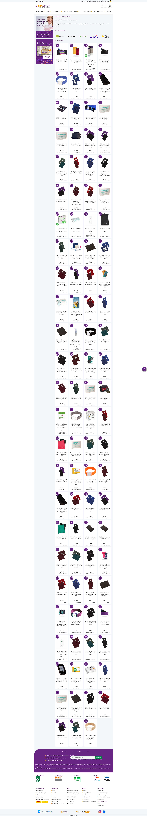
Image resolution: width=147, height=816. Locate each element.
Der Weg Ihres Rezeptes (72, 790)
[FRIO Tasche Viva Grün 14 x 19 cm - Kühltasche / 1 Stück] (61, 533)
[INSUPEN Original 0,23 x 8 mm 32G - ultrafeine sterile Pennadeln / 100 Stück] (76, 477)
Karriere (98, 1)
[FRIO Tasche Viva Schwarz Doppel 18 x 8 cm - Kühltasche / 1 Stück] (104, 57)
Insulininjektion (57, 11)
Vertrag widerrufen (102, 801)
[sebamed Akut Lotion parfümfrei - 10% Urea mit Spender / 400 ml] (61, 648)
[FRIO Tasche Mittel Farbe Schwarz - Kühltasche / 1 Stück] (90, 619)
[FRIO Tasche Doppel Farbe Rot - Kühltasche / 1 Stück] (104, 421)
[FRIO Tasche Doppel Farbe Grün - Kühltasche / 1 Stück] (61, 252)
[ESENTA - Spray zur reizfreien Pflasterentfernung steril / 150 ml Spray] (90, 57)
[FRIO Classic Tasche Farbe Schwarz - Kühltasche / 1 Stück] (61, 113)
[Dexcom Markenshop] (83, 36)
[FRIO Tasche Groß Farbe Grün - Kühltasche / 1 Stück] (90, 648)
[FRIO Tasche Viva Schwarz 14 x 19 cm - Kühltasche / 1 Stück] (104, 225)
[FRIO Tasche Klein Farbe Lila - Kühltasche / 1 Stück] (61, 733)
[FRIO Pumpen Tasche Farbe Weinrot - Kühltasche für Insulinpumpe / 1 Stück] (76, 197)
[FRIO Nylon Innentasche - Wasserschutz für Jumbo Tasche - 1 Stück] (90, 252)
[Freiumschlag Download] (44, 27)
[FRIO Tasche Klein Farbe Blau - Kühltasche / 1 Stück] (104, 365)
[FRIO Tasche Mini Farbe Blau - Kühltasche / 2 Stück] (76, 85)
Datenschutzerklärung (59, 770)
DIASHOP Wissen (71, 799)
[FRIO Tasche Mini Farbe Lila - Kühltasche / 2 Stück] (90, 85)
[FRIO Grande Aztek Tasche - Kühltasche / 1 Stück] (61, 57)
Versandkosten (39, 790)
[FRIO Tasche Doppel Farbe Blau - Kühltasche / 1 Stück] (104, 675)
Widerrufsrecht (101, 799)
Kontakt (107, 1)
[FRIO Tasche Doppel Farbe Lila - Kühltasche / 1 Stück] (61, 477)
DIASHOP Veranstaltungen (58, 803)
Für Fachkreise (70, 803)
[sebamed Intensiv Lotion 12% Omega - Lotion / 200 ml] (90, 225)
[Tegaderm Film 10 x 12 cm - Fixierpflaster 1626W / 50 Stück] (76, 225)
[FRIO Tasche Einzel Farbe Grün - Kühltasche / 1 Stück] (76, 393)
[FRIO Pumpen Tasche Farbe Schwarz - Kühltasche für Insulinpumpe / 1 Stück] (104, 168)
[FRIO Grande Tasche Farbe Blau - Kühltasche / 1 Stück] (90, 113)
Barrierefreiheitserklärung (104, 797)
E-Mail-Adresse (72, 755)
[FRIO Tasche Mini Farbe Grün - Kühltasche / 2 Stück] (76, 733)
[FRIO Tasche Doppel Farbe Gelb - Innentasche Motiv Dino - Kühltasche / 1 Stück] (104, 280)
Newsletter (85, 795)
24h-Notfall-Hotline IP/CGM (89, 801)
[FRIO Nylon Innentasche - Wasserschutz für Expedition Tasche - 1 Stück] (104, 590)
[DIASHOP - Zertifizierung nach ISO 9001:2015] (40, 779)
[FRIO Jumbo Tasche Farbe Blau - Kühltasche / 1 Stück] (76, 113)
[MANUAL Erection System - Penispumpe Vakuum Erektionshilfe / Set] (76, 252)
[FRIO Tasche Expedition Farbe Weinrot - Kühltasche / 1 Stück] (61, 280)
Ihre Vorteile (54, 792)
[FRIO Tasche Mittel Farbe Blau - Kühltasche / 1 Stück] (104, 252)
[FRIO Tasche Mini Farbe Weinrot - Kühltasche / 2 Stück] (76, 365)
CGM (48, 11)
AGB (99, 803)
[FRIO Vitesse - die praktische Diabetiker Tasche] (104, 393)
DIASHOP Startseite (83, 24)
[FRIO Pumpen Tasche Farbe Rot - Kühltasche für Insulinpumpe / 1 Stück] (90, 197)
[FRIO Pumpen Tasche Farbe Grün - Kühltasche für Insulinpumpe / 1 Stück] (61, 168)
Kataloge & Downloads (88, 792)
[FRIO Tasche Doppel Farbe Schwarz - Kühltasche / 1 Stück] (76, 533)
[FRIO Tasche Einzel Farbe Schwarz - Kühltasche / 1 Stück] (104, 648)
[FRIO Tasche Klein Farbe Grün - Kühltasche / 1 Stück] (90, 449)
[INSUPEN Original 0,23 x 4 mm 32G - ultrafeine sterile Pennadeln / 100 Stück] (76, 675)
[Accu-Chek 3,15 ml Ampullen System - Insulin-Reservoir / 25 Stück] (90, 421)
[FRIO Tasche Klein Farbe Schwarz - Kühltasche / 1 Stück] (90, 704)
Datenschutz (101, 790)
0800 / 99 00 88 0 (40, 1)
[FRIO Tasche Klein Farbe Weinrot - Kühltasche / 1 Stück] (76, 648)
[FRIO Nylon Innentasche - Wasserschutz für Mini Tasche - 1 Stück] (90, 533)
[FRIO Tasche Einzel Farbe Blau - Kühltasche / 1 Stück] (104, 308)
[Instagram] (100, 811)
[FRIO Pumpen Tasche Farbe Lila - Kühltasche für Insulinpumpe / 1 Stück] (104, 140)
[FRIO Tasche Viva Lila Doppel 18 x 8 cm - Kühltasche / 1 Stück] (104, 619)
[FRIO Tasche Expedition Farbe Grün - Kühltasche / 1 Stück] (76, 561)
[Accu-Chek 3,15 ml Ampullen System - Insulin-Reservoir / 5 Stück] (90, 675)
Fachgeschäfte (87, 1)
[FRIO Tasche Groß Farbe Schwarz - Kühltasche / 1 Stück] (104, 449)
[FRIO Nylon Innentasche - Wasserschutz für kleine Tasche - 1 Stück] (61, 337)
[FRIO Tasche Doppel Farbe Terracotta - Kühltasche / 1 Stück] (76, 57)
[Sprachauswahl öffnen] (110, 1)
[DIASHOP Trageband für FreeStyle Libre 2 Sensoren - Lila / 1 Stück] (76, 619)
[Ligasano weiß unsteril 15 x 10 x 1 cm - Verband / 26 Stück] (90, 393)
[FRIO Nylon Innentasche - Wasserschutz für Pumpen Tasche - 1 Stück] (104, 533)
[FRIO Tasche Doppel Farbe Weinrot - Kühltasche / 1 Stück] (104, 477)
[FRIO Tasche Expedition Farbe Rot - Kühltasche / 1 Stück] (104, 704)
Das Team (54, 797)
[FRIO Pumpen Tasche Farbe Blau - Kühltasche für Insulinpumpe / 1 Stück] (90, 168)
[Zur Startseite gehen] (43, 6)
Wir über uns (55, 795)
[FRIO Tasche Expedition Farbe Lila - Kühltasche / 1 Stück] (90, 140)
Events (82, 1)
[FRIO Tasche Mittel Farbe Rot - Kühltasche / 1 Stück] (76, 505)
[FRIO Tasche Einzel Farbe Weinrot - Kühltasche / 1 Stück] (90, 590)
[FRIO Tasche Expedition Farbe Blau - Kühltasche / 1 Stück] (90, 505)
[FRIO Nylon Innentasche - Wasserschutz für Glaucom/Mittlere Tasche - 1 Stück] (76, 704)
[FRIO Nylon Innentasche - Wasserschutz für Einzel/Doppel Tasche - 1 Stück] (104, 85)
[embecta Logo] (94, 36)
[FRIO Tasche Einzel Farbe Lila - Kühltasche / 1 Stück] (76, 280)
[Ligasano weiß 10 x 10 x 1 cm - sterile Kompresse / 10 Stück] (104, 113)
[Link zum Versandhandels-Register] (77, 779)
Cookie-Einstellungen (103, 792)
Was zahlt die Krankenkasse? (73, 795)
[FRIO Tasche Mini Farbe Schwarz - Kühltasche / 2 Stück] (90, 561)
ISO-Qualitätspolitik (71, 797)
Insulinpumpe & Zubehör (70, 11)
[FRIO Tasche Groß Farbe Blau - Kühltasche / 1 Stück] (76, 590)
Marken (109, 11)
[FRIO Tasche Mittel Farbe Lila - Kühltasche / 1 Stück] (61, 197)
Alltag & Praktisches (99, 11)
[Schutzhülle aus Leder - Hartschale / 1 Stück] (76, 140)
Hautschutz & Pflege (85, 11)
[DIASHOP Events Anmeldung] (44, 52)
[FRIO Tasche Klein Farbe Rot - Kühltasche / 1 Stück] (61, 590)
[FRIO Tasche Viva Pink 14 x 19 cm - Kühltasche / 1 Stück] (61, 449)
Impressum (101, 805)
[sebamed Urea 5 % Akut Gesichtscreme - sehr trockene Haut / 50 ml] (61, 421)
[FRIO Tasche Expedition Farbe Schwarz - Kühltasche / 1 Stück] (61, 365)
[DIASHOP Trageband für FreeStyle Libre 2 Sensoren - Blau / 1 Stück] (61, 85)
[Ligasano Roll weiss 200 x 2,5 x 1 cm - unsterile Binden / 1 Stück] (61, 704)
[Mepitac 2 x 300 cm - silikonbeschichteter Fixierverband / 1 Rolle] (61, 225)
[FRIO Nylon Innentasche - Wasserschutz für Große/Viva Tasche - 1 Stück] (61, 505)
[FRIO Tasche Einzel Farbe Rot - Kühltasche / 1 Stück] (76, 168)
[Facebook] (104, 811)
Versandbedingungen (41, 792)
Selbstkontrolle (39, 11)
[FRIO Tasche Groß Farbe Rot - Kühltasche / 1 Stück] (90, 308)
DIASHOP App (86, 799)
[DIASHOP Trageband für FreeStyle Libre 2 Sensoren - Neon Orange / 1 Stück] (90, 477)
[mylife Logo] (60, 36)
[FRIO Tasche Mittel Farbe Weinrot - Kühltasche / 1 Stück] (61, 561)
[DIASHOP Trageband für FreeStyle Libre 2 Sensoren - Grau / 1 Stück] (76, 421)
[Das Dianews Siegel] (59, 779)
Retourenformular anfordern (42, 799)
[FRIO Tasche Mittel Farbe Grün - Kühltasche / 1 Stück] (104, 337)
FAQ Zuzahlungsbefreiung (73, 792)
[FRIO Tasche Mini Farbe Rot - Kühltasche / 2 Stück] (90, 280)
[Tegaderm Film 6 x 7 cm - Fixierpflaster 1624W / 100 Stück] (61, 308)
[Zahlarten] (102, 779)
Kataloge (94, 1)
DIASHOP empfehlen (87, 797)
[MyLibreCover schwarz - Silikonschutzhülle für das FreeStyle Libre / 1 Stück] (61, 675)
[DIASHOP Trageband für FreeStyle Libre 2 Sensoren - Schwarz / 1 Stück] (90, 337)
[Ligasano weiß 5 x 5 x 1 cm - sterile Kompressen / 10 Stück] (61, 140)
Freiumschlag (39, 797)
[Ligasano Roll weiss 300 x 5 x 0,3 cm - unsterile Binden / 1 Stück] (76, 449)
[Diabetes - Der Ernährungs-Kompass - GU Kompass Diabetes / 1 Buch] (76, 308)
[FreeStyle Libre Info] (105, 36)
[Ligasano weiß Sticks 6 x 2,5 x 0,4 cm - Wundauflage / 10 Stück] (104, 197)
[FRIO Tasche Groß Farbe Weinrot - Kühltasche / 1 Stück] (61, 393)
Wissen (102, 1)
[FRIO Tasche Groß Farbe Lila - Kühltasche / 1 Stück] (104, 505)
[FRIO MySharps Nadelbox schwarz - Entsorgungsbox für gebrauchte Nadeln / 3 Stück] (61, 619)
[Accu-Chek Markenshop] (72, 36)
